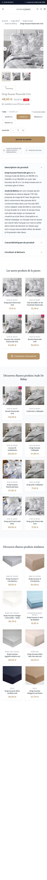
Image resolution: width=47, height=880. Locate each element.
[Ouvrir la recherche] (37, 9)
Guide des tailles (39, 112)
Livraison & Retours (15, 252)
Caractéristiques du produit (19, 242)
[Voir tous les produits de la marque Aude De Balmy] (9, 88)
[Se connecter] (41, 9)
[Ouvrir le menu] (3, 9)
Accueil (5, 21)
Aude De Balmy (11, 24)
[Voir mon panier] (45, 9)
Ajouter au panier (23, 139)
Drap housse (28, 21)
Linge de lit (15, 21)
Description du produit (16, 167)
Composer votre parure (25, 356)
